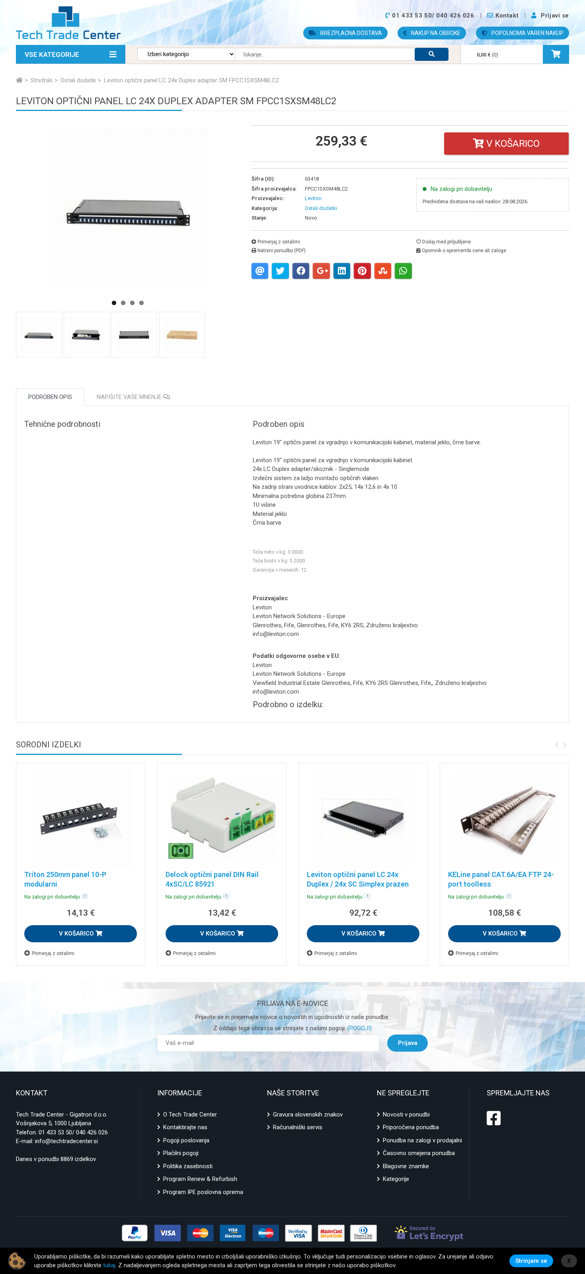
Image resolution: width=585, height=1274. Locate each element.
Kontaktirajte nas (185, 1127)
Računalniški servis (297, 1127)
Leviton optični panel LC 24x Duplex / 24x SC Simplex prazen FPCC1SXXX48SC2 (358, 884)
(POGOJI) (359, 1028)
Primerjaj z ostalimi (278, 242)
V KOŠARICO (77, 933)
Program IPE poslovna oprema (203, 1192)
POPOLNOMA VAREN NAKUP (527, 33)
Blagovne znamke (406, 1166)
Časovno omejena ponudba (419, 1153)
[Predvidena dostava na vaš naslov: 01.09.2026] (85, 896)
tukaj (109, 1265)
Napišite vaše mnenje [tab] (130, 397)
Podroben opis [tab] (50, 397)
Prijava (407, 1042)
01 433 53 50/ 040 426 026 (73, 1132)
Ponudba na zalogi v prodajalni (422, 1140)
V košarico (512, 143)
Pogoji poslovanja (186, 1140)
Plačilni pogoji (181, 1153)
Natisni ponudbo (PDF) (281, 250)
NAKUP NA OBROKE (435, 33)
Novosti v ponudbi (406, 1114)
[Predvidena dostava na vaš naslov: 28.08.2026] (508, 896)
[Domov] (19, 80)
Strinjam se (531, 1260)
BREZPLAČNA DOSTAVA (350, 33)
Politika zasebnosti (188, 1166)
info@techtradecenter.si (66, 1141)
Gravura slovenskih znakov (308, 1114)
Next (257, 243)
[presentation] (556, 744)
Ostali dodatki (321, 208)
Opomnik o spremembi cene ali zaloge (463, 250)
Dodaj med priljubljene (446, 242)
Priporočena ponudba (411, 1127)
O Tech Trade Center (190, 1114)
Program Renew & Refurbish (200, 1179)
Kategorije (396, 1179)
